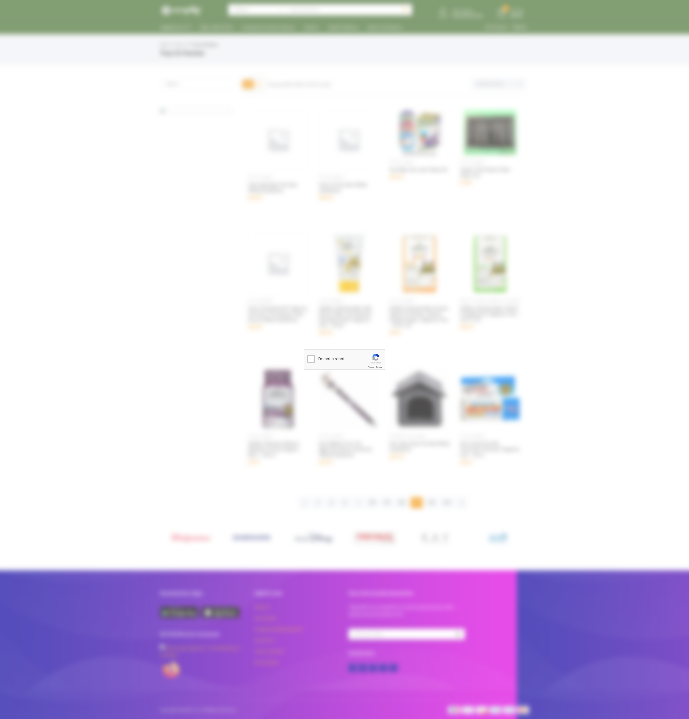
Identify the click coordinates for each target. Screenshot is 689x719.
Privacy (371, 367)
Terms (379, 367)
